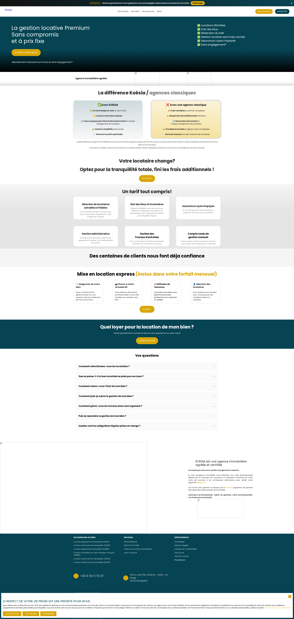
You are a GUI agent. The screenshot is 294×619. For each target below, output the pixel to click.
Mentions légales (182, 545)
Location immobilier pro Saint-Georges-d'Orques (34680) (94, 554)
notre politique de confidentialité (277, 608)
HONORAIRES (180, 542)
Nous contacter (130, 553)
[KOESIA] (13, 11)
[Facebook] (205, 577)
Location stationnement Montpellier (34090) (92, 559)
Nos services (123, 11)
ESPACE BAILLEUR (130, 542)
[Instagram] (210, 577)
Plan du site (179, 553)
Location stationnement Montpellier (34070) (92, 562)
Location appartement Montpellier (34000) (91, 542)
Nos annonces (148, 11)
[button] (147, 366)
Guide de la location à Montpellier (138, 549)
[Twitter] (214, 577)
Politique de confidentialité (186, 549)
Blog (159, 11)
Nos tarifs (135, 11)
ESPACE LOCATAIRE (131, 545)
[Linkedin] (219, 577)
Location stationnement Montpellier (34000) (92, 545)
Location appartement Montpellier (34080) (91, 549)
